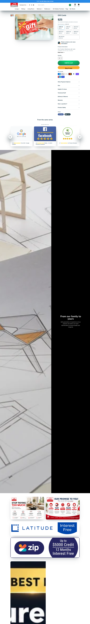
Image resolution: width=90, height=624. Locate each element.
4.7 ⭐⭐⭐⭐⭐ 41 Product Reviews (68, 136)
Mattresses (47, 9)
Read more (60, 52)
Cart (79, 5)
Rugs (67, 9)
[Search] (70, 5)
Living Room (31, 9)
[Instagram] (31, 5)
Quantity (59, 55)
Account (75, 5)
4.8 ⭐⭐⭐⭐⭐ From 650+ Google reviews (21, 136)
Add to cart (69, 63)
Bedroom (39, 9)
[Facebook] (29, 5)
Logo (14, 5)
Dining (23, 9)
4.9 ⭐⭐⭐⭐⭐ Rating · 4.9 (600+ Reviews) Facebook (45, 136)
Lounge (17, 9)
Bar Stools (72, 9)
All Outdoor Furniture (58, 9)
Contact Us (23, 5)
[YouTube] (33, 5)
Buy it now (68, 68)
